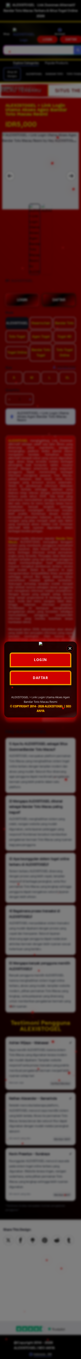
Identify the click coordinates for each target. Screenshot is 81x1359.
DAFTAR (40, 677)
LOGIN (40, 659)
